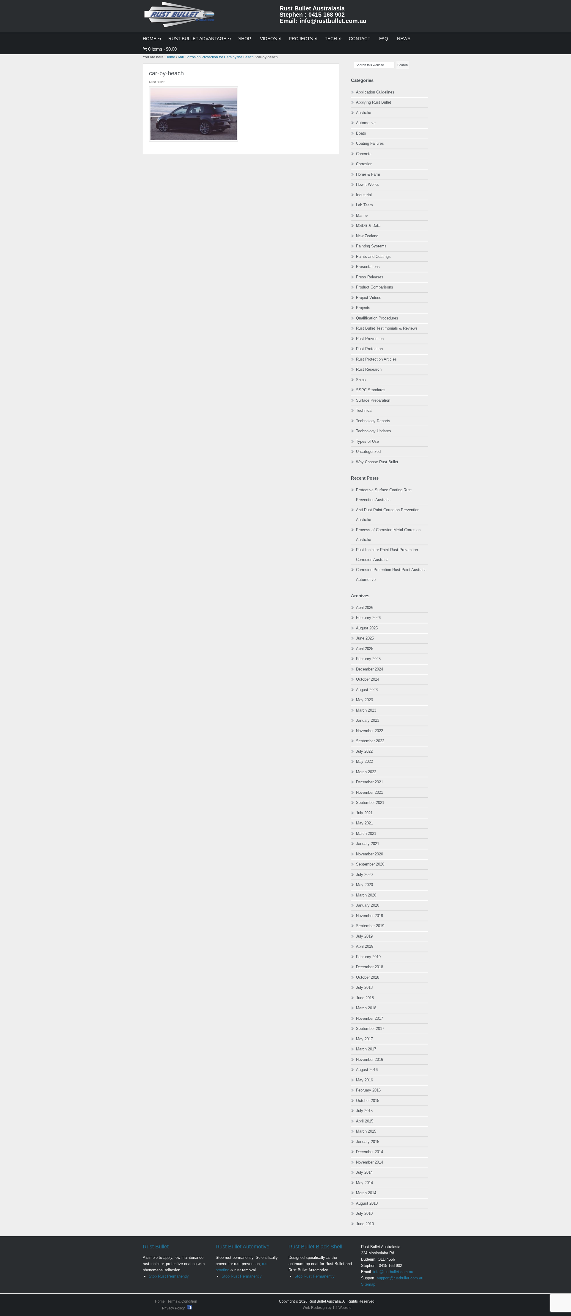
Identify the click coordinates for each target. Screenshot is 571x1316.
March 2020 (366, 895)
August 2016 (367, 1069)
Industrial (364, 195)
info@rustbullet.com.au (393, 1272)
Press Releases (369, 277)
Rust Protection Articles (376, 359)
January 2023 (367, 720)
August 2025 (367, 628)
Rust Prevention (370, 338)
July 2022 (364, 751)
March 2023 (366, 710)
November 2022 (369, 731)
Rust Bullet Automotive (242, 1247)
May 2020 (364, 884)
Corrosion (364, 164)
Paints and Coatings (373, 256)
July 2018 (364, 987)
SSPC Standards (370, 390)
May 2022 (364, 761)
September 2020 (370, 864)
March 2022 (366, 772)
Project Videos (368, 297)
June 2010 (365, 1224)
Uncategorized (368, 451)
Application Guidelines (375, 92)
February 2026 (368, 617)
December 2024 (369, 669)
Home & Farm (368, 174)
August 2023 (367, 689)
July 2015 (364, 1110)
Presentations (368, 266)
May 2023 (364, 700)
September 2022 (370, 741)
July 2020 (364, 874)
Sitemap (368, 1284)
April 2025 (364, 648)
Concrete (363, 154)
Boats (361, 133)
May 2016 (364, 1080)
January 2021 (367, 843)
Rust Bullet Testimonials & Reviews (387, 328)
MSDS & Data (368, 225)
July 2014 (364, 1172)
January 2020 (367, 905)
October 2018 (367, 977)
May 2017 (364, 1039)
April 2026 (364, 607)
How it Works (367, 184)
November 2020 (369, 854)
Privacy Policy (174, 1308)
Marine (362, 215)
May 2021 (364, 823)
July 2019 (364, 936)
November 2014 (369, 1162)
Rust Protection (369, 349)
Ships (361, 380)
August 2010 (367, 1203)
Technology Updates (373, 431)
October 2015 (367, 1100)
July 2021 (364, 813)
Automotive (366, 123)
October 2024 (367, 679)
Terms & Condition (182, 1301)
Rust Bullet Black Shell (315, 1247)
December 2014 (369, 1152)
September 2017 (370, 1028)
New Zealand (367, 236)
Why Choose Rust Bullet (377, 462)
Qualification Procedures (377, 318)
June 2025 (365, 638)
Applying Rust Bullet (373, 102)
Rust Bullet (156, 1247)
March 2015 (366, 1131)
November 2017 (369, 1018)
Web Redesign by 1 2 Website (327, 1308)
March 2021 (366, 833)
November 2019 (369, 915)
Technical (364, 410)
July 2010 (364, 1213)
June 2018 (365, 998)
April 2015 (364, 1121)
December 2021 (369, 782)
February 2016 (368, 1090)
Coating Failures (370, 143)
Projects (363, 307)
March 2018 (366, 1008)
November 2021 (369, 792)
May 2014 (364, 1183)
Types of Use (367, 441)
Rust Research (369, 369)
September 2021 (370, 802)
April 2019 (364, 946)
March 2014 (366, 1193)
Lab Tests (364, 205)
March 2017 (366, 1049)
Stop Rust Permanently (169, 1276)
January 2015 (367, 1141)
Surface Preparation (373, 400)
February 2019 (368, 957)
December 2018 (369, 967)
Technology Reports (373, 421)
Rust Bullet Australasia (180, 17)
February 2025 (368, 659)
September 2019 (370, 926)
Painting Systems (371, 246)
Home (160, 1301)
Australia (363, 112)
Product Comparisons (374, 287)
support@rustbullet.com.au (400, 1278)
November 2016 (369, 1059)
